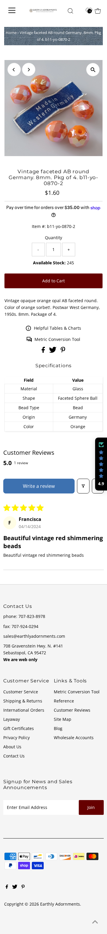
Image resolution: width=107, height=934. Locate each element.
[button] (101, 464)
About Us (12, 747)
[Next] (28, 69)
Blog (58, 728)
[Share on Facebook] (44, 351)
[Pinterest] (23, 887)
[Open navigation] (13, 10)
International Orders (23, 710)
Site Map (62, 719)
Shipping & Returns (22, 701)
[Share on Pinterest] (63, 351)
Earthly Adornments (60, 904)
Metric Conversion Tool (57, 339)
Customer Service (20, 692)
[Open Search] (70, 11)
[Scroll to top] (95, 922)
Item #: (39, 226)
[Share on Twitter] (53, 351)
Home (11, 32)
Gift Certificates (18, 728)
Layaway (11, 719)
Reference (64, 701)
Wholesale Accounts (74, 737)
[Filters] (83, 486)
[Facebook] (7, 887)
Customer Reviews (72, 710)
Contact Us (14, 756)
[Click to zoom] (93, 69)
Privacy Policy (16, 737)
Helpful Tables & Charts (57, 328)
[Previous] (14, 69)
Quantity (53, 237)
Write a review (39, 486)
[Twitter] (15, 887)
